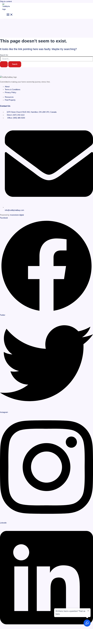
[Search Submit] (4, 64)
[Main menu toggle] (9, 15)
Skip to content (6, 1)
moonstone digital (17, 215)
